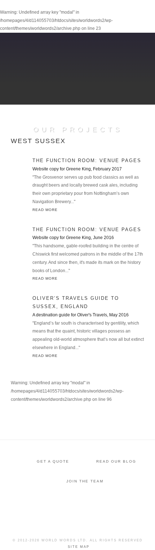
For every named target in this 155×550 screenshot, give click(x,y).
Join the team (84, 481)
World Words (46, 13)
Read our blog (116, 461)
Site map (78, 547)
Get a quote (53, 461)
